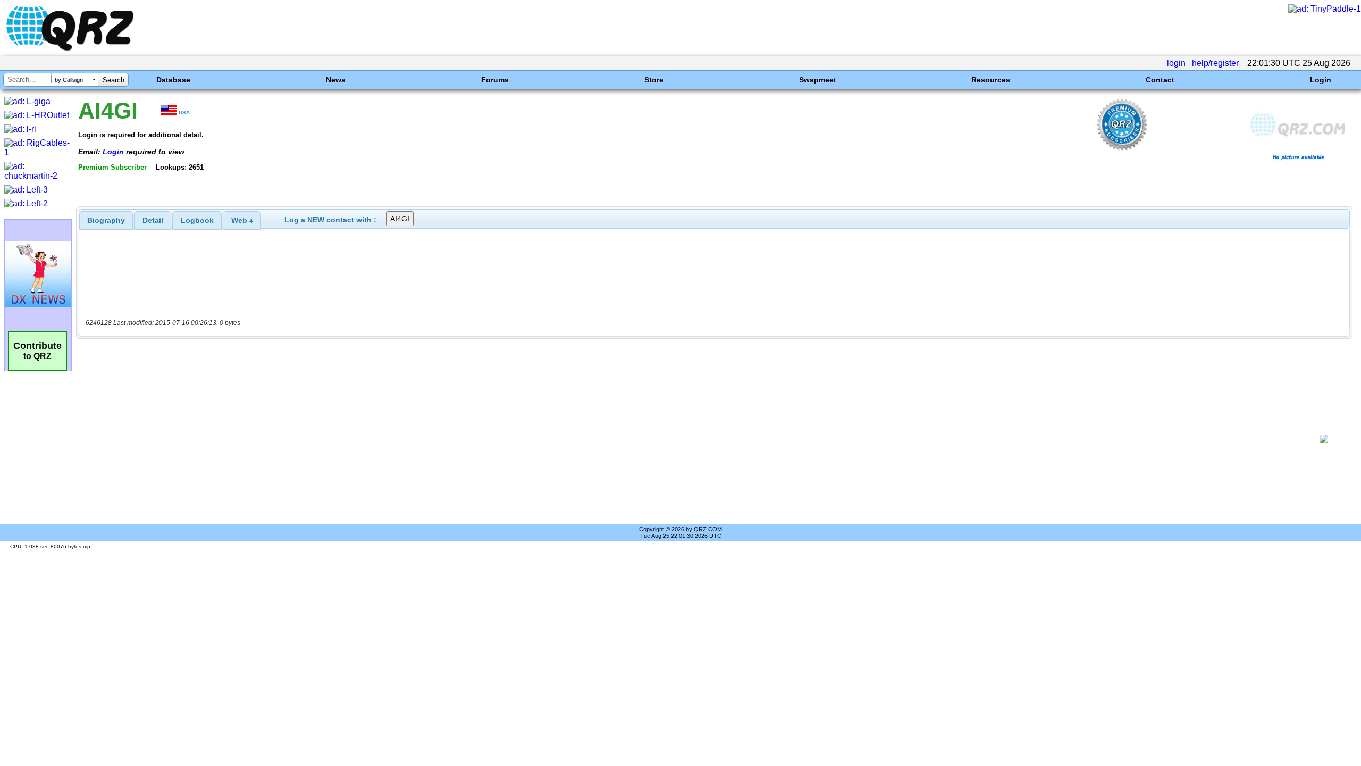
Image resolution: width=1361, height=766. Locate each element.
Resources (990, 80)
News (336, 80)
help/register (1215, 63)
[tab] (106, 220)
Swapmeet (817, 80)
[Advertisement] (694, 438)
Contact (1160, 80)
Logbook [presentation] (197, 220)
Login (1320, 80)
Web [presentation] (242, 220)
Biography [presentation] (106, 220)
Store (653, 80)
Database (173, 80)
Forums (495, 80)
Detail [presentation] (152, 220)
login (1176, 63)
